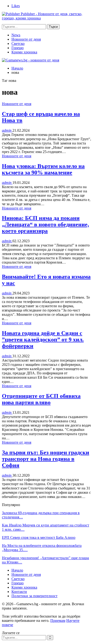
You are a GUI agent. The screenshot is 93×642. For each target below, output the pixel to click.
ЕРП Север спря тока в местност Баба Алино (38, 537)
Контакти (19, 592)
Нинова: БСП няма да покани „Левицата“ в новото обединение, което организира (45, 224)
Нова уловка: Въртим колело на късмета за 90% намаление (43, 169)
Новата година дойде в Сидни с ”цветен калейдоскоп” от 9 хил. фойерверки (43, 339)
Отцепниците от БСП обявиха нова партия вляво (41, 399)
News (15, 35)
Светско (18, 44)
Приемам (57, 621)
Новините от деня (26, 39)
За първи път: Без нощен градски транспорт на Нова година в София (45, 458)
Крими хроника (24, 52)
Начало (17, 570)
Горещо (17, 48)
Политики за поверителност (34, 596)
